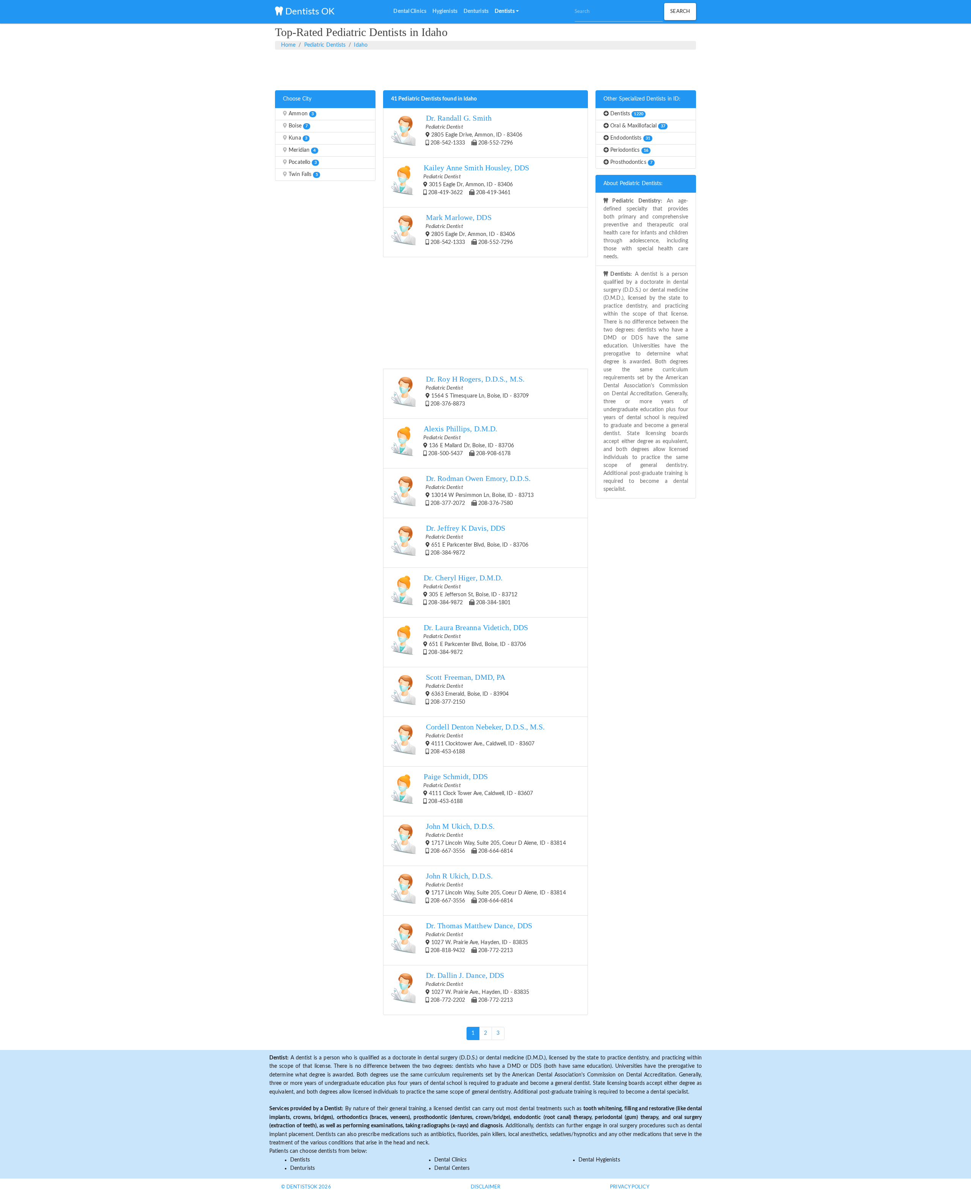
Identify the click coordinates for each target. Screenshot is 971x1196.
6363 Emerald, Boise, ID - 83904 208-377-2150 (467, 689)
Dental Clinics (450, 1160)
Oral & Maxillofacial (637, 126)
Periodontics (628, 150)
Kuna (297, 138)
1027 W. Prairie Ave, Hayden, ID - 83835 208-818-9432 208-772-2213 (479, 937)
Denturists (302, 1168)
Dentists (626, 113)
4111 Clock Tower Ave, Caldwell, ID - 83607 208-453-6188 (478, 788)
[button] (507, 11)
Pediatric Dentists (325, 45)
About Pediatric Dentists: (633, 183)
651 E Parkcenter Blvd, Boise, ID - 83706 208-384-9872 (477, 540)
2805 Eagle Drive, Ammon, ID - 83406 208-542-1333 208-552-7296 (474, 130)
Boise (297, 126)
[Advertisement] (485, 69)
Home (288, 45)
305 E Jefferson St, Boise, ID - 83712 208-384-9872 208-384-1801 (470, 589)
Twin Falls (302, 174)
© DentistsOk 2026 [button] (306, 1187)
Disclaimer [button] (486, 1187)
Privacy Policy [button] (629, 1187)
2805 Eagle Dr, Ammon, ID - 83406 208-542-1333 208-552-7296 (470, 229)
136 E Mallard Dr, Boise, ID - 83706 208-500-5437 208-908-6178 (468, 440)
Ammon (300, 113)
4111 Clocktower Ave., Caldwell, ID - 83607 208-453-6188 (485, 738)
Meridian (301, 150)
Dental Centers (452, 1168)
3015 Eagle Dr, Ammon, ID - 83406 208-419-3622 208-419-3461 (476, 179)
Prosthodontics (630, 162)
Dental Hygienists (599, 1160)
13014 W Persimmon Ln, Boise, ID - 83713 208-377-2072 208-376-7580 (480, 490)
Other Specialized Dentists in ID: (641, 99)
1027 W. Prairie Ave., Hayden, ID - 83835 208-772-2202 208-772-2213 (477, 987)
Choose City (297, 99)
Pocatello (302, 162)
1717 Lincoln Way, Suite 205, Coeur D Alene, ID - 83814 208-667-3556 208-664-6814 (496, 838)
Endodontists (629, 138)
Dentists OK (309, 11)
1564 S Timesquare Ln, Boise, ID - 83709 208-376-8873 (477, 391)
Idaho (361, 45)
